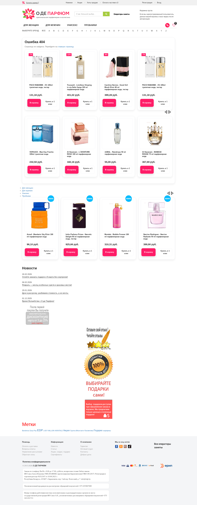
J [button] (90, 31)
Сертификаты (56, 455)
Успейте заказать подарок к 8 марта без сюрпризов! (45, 277)
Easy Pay (33, 431)
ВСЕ (44, 31)
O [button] (114, 31)
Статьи (54, 449)
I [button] (86, 31)
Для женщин (31, 25)
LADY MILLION (49, 431)
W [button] (152, 31)
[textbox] (88, 14)
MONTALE (59, 431)
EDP (40, 430)
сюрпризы (107, 431)
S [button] (133, 31)
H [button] (82, 31)
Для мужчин (53, 25)
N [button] (109, 31)
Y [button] (161, 31)
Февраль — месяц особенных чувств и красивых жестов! (47, 285)
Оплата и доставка (30, 446)
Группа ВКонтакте (77, 431)
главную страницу (66, 46)
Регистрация (147, 3)
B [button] (54, 31)
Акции (79, 3)
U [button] (142, 31)
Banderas (25, 431)
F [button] (72, 31)
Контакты (84, 452)
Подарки (98, 430)
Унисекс (72, 25)
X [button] (156, 31)
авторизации (145, 19)
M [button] (104, 31)
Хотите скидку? (32, 3)
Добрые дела (85, 455)
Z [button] (166, 31)
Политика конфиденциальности (36, 462)
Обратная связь (28, 455)
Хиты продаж (92, 3)
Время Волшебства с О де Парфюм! (38, 301)
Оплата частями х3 (110, 3)
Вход (159, 3)
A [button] (49, 31)
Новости (54, 446)
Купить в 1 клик (50, 103)
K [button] (95, 31)
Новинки (69, 3)
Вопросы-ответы (28, 449)
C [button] (58, 31)
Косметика (89, 431)
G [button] (77, 31)
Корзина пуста (146, 10)
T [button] (137, 31)
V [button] (147, 31)
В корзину (34, 103)
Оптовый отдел (86, 449)
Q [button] (123, 31)
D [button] (63, 31)
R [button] (128, 31)
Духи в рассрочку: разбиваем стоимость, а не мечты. (45, 293)
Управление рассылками (32, 452)
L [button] (99, 31)
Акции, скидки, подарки (60, 452)
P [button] (118, 31)
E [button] (68, 31)
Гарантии (84, 446)
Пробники (90, 25)
